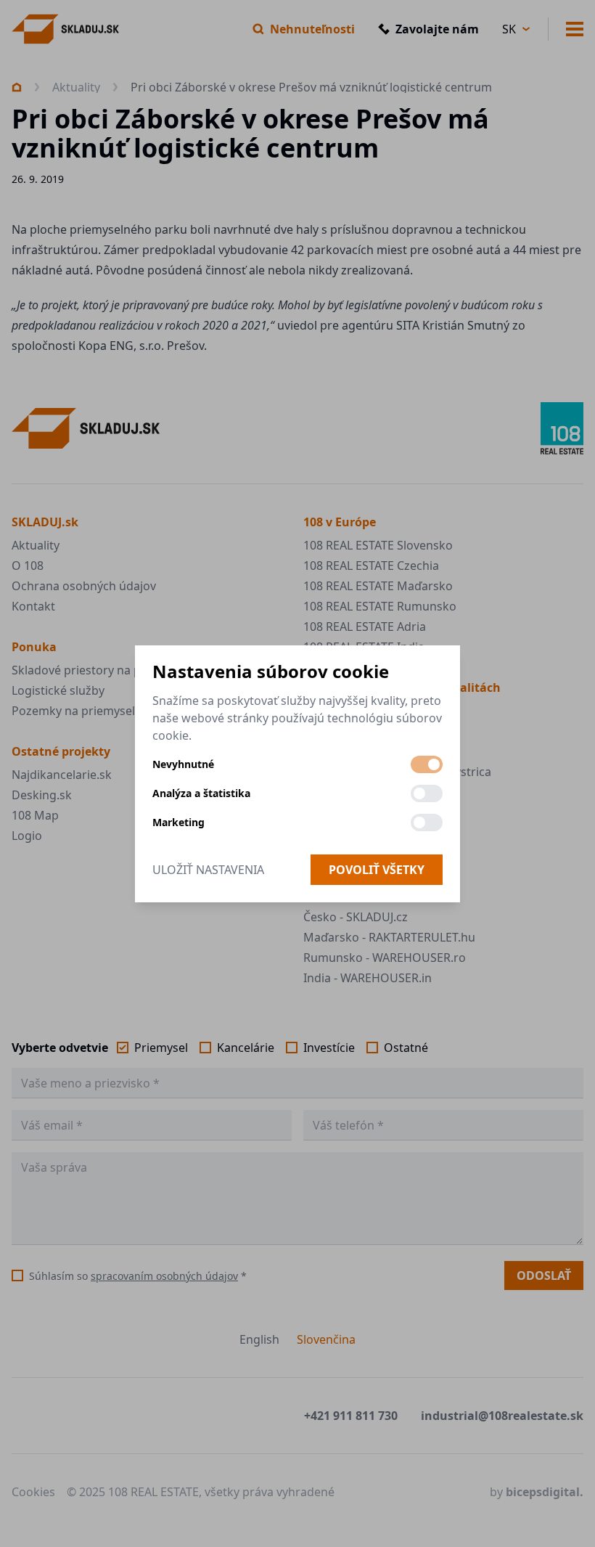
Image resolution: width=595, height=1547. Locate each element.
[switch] (427, 764)
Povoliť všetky (376, 870)
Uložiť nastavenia (208, 870)
